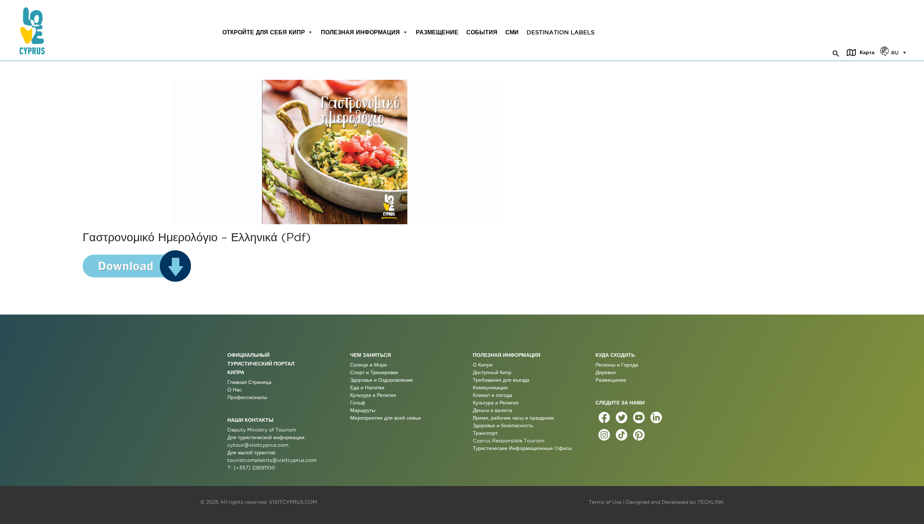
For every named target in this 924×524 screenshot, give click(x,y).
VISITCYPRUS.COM (293, 502)
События (481, 32)
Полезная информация (360, 32)
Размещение (437, 32)
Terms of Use (605, 502)
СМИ (512, 32)
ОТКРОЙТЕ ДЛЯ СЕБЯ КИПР (263, 32)
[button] (836, 52)
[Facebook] (604, 417)
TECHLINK (710, 502)
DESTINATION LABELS (560, 32)
